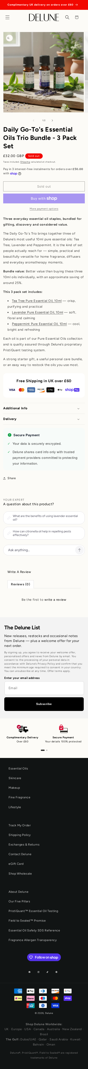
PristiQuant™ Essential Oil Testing (33, 911)
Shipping (25, 161)
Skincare (15, 778)
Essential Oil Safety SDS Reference (34, 930)
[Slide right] (53, 120)
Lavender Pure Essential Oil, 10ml (37, 312)
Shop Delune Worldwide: (44, 1024)
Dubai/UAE (28, 1039)
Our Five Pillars (19, 901)
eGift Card (16, 864)
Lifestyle (15, 807)
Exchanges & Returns (24, 844)
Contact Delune (20, 854)
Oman (51, 1044)
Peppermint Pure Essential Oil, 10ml (39, 324)
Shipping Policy (20, 835)
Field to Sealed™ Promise (27, 920)
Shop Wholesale (20, 873)
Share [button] (11, 478)
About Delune (18, 892)
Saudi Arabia (59, 1039)
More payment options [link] (44, 208)
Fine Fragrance (19, 797)
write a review (55, 600)
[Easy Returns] (46, 750)
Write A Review (19, 572)
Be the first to (44, 600)
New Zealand (72, 1029)
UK (6, 1029)
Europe (16, 1029)
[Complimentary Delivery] (43, 750)
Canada (39, 1029)
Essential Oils (18, 768)
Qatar (43, 1039)
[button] (8, 17)
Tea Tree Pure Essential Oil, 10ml (37, 301)
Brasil (44, 1034)
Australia (53, 1029)
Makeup (14, 788)
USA (27, 1029)
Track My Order (20, 825)
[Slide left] (34, 120)
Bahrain (38, 1044)
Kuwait (75, 1039)
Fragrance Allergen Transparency (33, 940)
